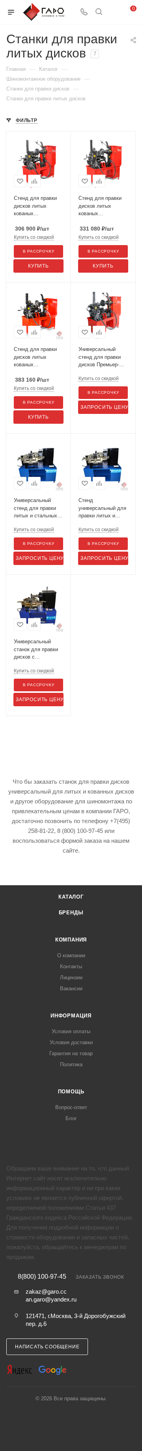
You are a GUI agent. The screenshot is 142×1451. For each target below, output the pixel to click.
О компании (71, 955)
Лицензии (71, 977)
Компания (71, 940)
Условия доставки (71, 1042)
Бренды (71, 913)
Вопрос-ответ (71, 1107)
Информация (71, 1016)
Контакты (71, 966)
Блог (71, 1118)
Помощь (71, 1092)
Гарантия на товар (71, 1053)
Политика (71, 1064)
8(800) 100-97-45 (42, 1277)
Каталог (71, 897)
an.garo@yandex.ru (51, 1299)
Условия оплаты (71, 1031)
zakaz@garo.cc (46, 1291)
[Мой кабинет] (113, 12)
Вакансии (71, 988)
